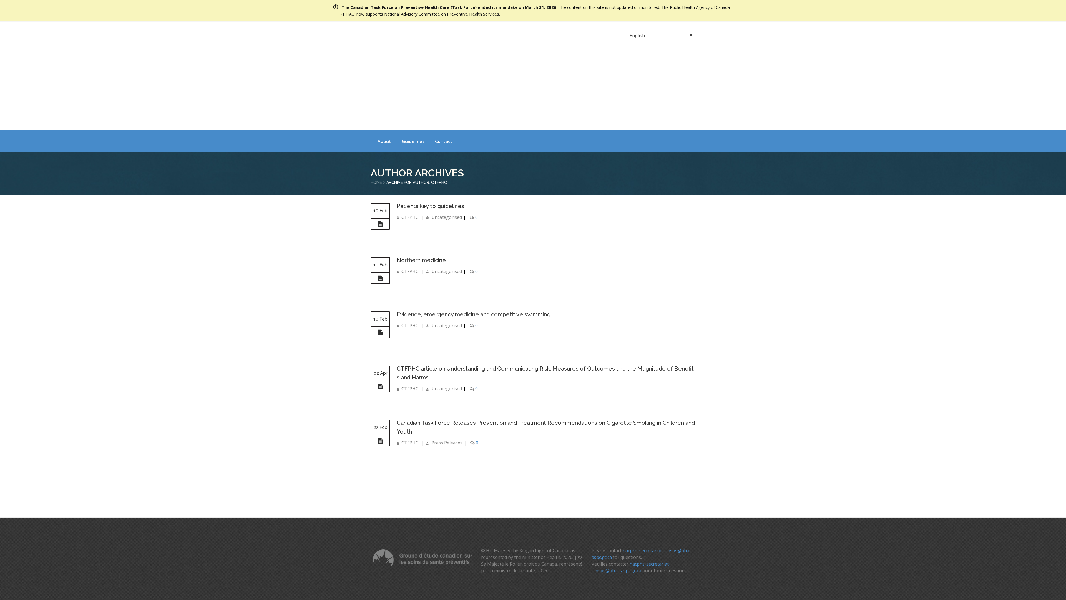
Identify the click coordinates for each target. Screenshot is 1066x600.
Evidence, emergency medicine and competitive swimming (474, 235)
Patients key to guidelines (431, 126)
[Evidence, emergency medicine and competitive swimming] (380, 253)
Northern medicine (421, 181)
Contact (443, 62)
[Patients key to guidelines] (380, 144)
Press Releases (446, 363)
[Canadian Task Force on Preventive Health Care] (419, 36)
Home (376, 103)
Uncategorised (446, 138)
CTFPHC (409, 138)
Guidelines (413, 62)
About (384, 62)
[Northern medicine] (380, 198)
